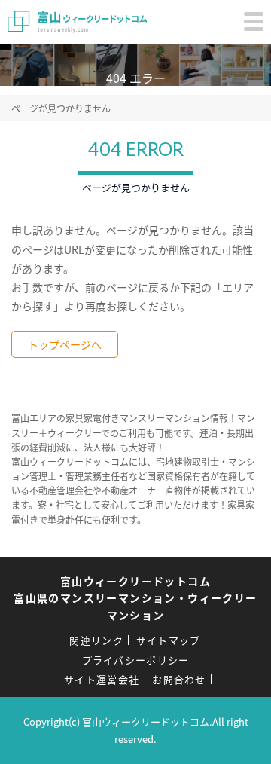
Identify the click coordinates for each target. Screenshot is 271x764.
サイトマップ (168, 640)
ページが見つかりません (61, 108)
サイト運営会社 (101, 679)
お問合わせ (179, 679)
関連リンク (96, 640)
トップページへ (65, 344)
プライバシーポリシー (136, 660)
